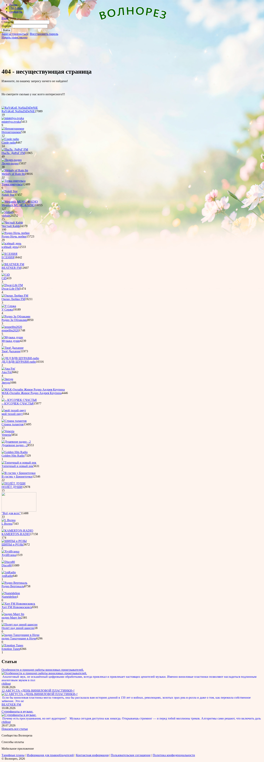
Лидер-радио (10, 163)
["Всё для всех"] (19, 510)
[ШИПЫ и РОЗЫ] (14, 541)
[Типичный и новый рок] (19, 462)
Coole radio (9, 142)
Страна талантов (13, 424)
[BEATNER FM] (13, 264)
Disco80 (7, 565)
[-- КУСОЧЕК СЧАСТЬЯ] (19, 400)
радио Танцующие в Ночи (19, 638)
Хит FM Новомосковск (17, 607)
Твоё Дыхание (11, 351)
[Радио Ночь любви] (16, 233)
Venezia (6, 434)
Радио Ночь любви (14, 236)
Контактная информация (92, 755)
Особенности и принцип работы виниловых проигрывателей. (43, 669)
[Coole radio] (10, 139)
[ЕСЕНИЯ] (9, 253)
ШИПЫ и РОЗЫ (13, 544)
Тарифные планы (13, 755)
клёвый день (10, 247)
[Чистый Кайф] (12, 222)
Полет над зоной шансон (18, 628)
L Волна (7, 523)
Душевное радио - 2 (15, 445)
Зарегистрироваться (15, 34)
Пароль (6, 26)
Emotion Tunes (11, 648)
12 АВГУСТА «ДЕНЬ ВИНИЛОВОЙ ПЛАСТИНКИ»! (38, 690)
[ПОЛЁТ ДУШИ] (14, 483)
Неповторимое (11, 132)
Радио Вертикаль (13, 586)
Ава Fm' (7, 372)
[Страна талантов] (14, 420)
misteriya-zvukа (11, 121)
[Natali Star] (10, 191)
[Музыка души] (12, 337)
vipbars (6, 215)
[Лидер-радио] (12, 160)
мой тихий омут (12, 413)
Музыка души (11, 340)
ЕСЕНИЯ (8, 257)
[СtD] (6, 274)
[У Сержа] (9, 306)
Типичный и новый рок (17, 466)
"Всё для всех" (11, 513)
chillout (6, 683)
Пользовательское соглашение (131, 755)
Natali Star (8, 194)
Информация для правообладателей (50, 755)
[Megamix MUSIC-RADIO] (20, 201)
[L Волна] (8, 520)
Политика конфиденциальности (174, 755)
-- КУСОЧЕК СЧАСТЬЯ (18, 403)
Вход (5, 18)
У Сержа (7, 309)
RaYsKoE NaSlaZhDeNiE (18, 111)
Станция (7, 22)
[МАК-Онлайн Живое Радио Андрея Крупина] (33, 389)
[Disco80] (8, 562)
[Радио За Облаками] (16, 316)
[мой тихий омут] (14, 410)
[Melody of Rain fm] (15, 170)
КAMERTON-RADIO (16, 534)
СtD (4, 278)
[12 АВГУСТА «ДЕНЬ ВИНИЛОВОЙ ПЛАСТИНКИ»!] (39, 694)
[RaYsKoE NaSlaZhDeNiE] (20, 107)
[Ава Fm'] (8, 368)
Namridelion (9, 596)
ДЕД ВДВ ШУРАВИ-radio (19, 361)
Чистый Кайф (11, 226)
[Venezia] (8, 431)
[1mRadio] (9, 572)
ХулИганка (9, 555)
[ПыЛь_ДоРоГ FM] (15, 149)
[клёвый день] (11, 243)
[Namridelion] (11, 593)
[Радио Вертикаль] (14, 582)
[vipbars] (8, 212)
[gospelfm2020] (12, 327)
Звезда (6, 382)
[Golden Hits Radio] (15, 452)
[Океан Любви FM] (15, 295)
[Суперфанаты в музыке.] (19, 715)
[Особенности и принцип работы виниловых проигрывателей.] (44, 673)
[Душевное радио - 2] (16, 441)
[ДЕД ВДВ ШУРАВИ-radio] (20, 358)
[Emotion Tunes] (12, 645)
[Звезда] (7, 379)
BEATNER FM (11, 267)
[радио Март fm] (13, 614)
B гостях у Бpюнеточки (17, 476)
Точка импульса (12, 184)
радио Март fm (11, 617)
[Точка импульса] (14, 180)
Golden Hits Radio (13, 455)
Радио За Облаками (14, 320)
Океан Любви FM (13, 299)
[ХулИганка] (10, 551)
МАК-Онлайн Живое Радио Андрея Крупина (32, 393)
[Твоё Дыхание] (13, 347)
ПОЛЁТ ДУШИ (12, 487)
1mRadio (7, 575)
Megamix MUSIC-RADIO (18, 205)
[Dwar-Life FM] (12, 285)
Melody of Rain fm (13, 173)
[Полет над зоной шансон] (19, 624)
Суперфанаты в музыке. (17, 711)
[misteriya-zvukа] (13, 118)
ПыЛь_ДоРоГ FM (13, 153)
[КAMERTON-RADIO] (17, 530)
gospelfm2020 (10, 330)
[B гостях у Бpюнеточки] (19, 473)
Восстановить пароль (44, 34)
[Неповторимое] (13, 128)
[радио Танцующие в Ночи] (20, 635)
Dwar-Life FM (11, 288)
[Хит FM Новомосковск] (18, 603)
